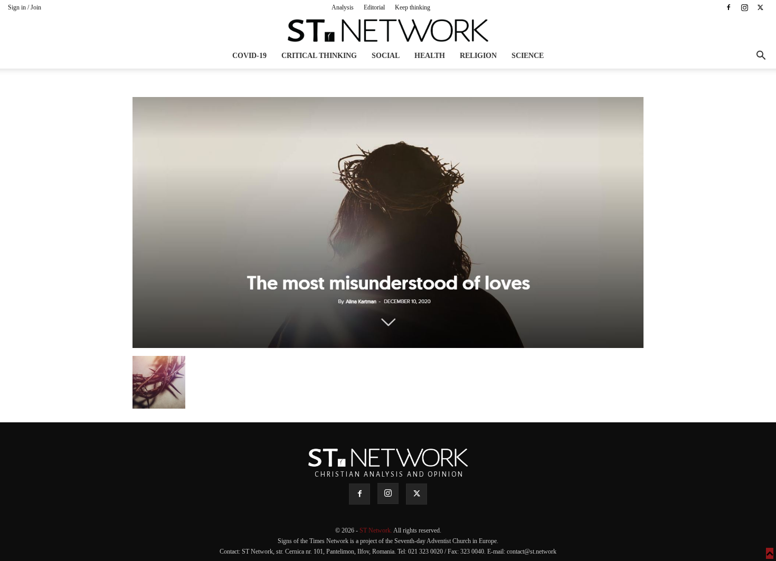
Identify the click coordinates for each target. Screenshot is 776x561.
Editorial (374, 7)
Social (386, 56)
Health (429, 56)
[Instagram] (744, 7)
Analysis (343, 7)
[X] (760, 7)
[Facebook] (728, 7)
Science (528, 56)
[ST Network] (388, 30)
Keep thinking (412, 7)
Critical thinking (319, 56)
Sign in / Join (24, 7)
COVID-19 (249, 56)
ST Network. (376, 530)
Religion (478, 56)
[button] (760, 57)
